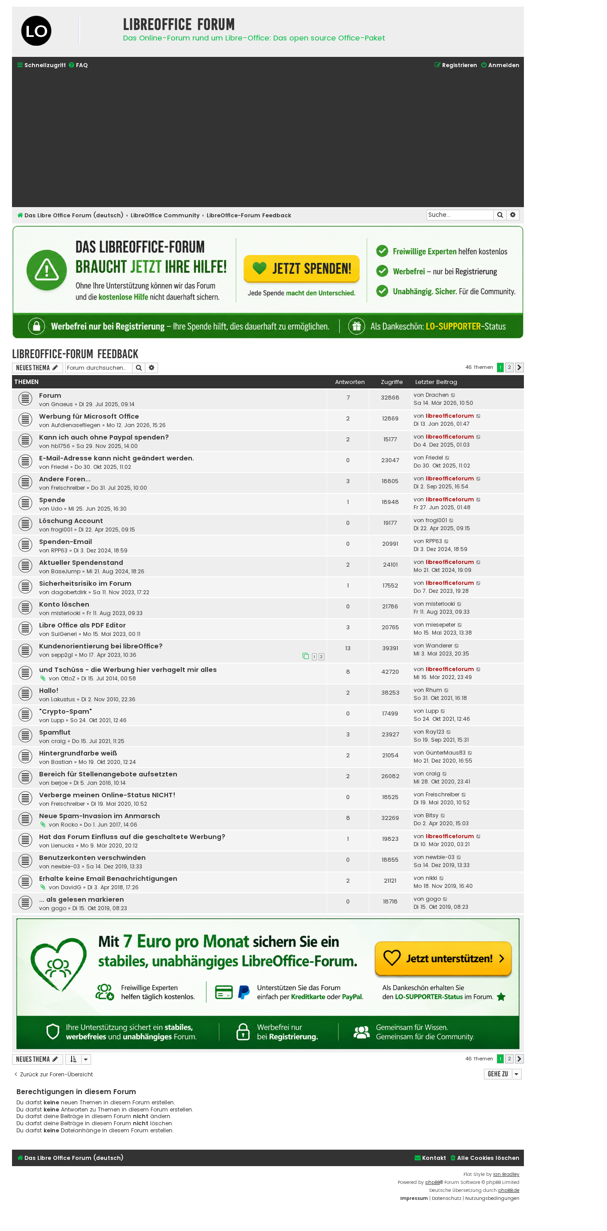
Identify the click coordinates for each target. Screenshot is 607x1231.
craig (58, 741)
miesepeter (440, 624)
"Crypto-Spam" (65, 711)
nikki (431, 878)
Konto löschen (64, 604)
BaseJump (65, 571)
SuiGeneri (64, 634)
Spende (52, 500)
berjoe (59, 783)
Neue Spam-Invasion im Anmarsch (99, 815)
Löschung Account (71, 520)
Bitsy (432, 815)
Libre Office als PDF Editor (82, 625)
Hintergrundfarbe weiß (78, 753)
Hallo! (49, 690)
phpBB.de (508, 1190)
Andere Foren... (65, 479)
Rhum (434, 690)
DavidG (71, 887)
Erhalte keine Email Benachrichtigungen (108, 878)
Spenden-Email (65, 541)
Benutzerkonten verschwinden (92, 857)
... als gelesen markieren (81, 899)
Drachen (437, 395)
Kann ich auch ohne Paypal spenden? (104, 437)
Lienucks (62, 845)
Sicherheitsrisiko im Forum (85, 583)
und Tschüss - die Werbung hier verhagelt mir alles (128, 669)
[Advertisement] (267, 139)
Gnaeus (62, 404)
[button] (519, 367)
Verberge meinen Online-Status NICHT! (107, 795)
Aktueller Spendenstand (81, 562)
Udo (56, 508)
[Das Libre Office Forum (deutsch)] (65, 32)
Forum (50, 395)
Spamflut (55, 732)
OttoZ (68, 678)
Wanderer (439, 645)
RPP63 (59, 550)
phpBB (432, 1182)
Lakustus (63, 699)
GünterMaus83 (446, 752)
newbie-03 (65, 866)
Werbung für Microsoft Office (89, 416)
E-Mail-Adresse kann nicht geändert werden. (116, 458)
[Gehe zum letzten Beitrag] (453, 395)
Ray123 (435, 731)
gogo (58, 908)
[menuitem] (78, 66)
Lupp (57, 720)
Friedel (59, 467)
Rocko (69, 824)
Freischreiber (68, 488)
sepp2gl (62, 655)
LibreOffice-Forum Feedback (75, 354)
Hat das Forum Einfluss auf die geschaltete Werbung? (132, 836)
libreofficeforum (450, 416)
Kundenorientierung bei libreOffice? (101, 646)
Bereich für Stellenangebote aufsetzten (108, 774)
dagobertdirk (69, 592)
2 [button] (509, 367)
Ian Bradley (506, 1174)
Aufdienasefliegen (75, 425)
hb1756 (60, 446)
